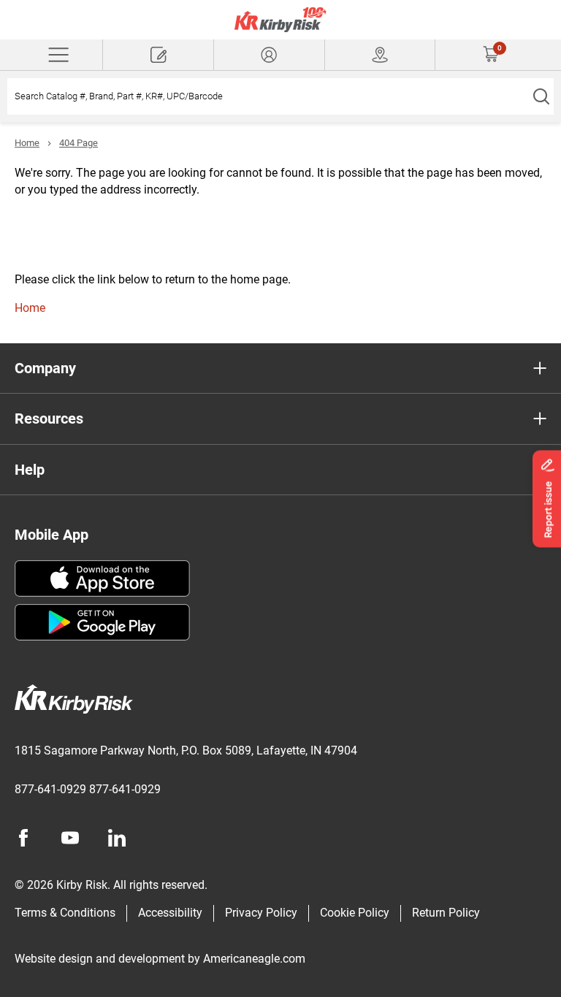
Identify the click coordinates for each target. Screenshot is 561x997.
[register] (158, 54)
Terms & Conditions (65, 913)
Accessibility (170, 913)
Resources (49, 418)
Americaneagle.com (254, 959)
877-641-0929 (50, 789)
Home (27, 142)
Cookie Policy (354, 913)
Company (45, 368)
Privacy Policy (261, 913)
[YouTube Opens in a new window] (70, 838)
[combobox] (267, 96)
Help (30, 469)
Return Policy (446, 913)
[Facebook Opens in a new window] (23, 838)
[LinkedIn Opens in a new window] (117, 838)
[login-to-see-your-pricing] (269, 54)
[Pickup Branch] (380, 54)
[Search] (541, 96)
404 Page (78, 142)
